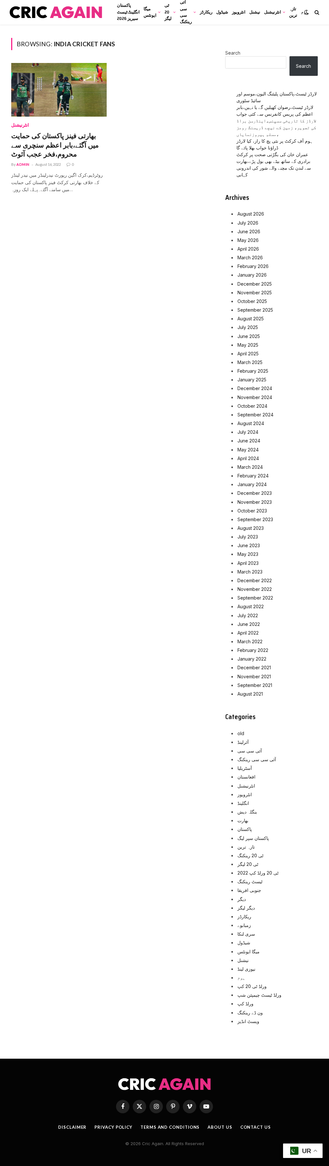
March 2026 (250, 257)
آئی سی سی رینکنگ (186, 12)
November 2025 (254, 292)
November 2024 (254, 397)
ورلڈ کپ (245, 1003)
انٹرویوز (238, 12)
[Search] (316, 12)
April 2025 (248, 353)
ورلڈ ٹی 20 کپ (252, 986)
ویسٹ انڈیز (248, 1021)
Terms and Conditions (170, 1127)
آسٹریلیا (244, 768)
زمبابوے (244, 925)
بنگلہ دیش (247, 811)
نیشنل (254, 12)
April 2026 (248, 249)
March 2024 (250, 467)
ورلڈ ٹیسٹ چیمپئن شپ (259, 995)
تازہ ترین (293, 12)
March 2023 (249, 571)
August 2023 (250, 528)
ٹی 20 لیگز (168, 12)
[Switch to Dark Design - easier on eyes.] (306, 12)
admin (23, 164)
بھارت (242, 820)
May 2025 (247, 345)
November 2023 (254, 502)
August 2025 (250, 318)
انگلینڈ (243, 803)
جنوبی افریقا (249, 890)
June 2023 (248, 545)
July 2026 (247, 223)
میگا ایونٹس (150, 12)
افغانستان (246, 776)
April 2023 (248, 563)
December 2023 (254, 493)
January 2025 (251, 379)
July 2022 (247, 615)
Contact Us (255, 1127)
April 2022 (248, 633)
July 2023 (247, 536)
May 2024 (248, 449)
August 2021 (250, 694)
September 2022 (255, 598)
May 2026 (248, 240)
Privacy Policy (113, 1127)
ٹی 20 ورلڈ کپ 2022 (258, 873)
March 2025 (249, 362)
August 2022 (250, 606)
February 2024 (253, 475)
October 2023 (252, 510)
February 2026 (253, 266)
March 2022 (249, 641)
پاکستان (244, 829)
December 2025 (254, 284)
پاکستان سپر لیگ (253, 838)
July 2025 (247, 327)
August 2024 (250, 423)
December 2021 (254, 667)
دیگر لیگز (246, 908)
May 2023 (247, 554)
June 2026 (248, 231)
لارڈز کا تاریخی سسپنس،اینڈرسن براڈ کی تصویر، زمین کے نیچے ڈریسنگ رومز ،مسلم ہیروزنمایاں (276, 127)
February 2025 (252, 371)
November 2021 (254, 676)
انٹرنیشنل (272, 12)
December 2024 (254, 388)
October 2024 (252, 406)
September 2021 (254, 685)
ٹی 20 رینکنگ (250, 855)
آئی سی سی (249, 750)
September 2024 (255, 414)
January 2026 (252, 275)
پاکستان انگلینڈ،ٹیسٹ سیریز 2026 (128, 12)
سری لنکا (246, 934)
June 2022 (248, 624)
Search (232, 53)
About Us (220, 1127)
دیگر (241, 899)
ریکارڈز (206, 12)
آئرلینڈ (243, 742)
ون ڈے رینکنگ (250, 1012)
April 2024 (248, 458)
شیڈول (222, 12)
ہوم (241, 977)
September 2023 (255, 519)
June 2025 (248, 336)
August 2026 (250, 214)
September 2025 (255, 310)
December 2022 (254, 580)
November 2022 (254, 589)
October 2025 (252, 301)
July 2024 (247, 432)
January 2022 (251, 659)
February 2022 (252, 650)
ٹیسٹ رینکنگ (249, 881)
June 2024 (248, 440)
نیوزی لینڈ (246, 969)
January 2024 (252, 484)
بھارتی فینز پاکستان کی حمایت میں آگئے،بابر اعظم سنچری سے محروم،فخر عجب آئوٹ (55, 145)
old (240, 733)
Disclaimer (72, 1127)
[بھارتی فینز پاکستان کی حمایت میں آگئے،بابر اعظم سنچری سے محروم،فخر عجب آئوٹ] (59, 90)
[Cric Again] (57, 12)
